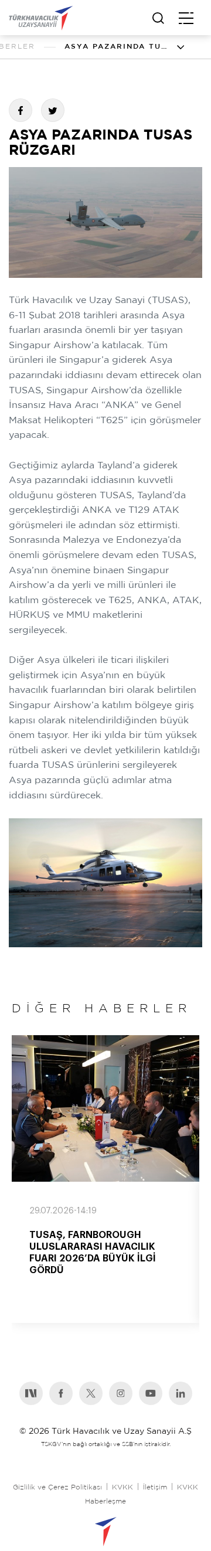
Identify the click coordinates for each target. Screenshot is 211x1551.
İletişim (155, 1487)
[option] (105, 1179)
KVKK (122, 1487)
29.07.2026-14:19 (63, 1211)
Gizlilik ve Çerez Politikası (57, 1487)
